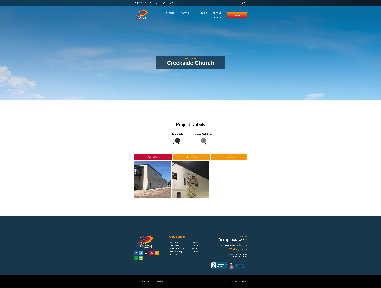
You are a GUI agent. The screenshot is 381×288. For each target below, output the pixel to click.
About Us (217, 13)
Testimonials (203, 13)
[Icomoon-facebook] (237, 3)
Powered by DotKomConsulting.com (235, 281)
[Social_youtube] (245, 3)
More (216, 17)
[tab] (153, 157)
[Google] (157, 253)
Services (170, 13)
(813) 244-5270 (232, 240)
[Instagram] (242, 3)
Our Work (185, 13)
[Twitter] (239, 3)
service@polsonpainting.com (234, 245)
